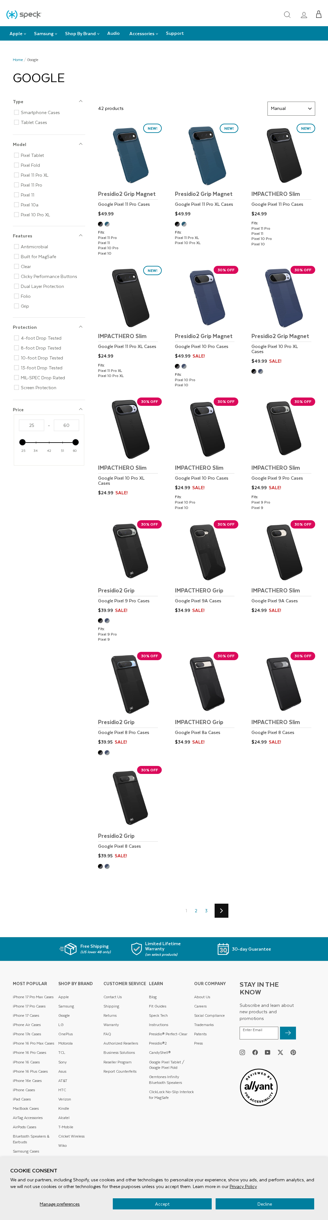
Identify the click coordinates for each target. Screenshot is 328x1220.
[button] (318, 14)
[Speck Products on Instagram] (242, 1052)
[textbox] (31, 425)
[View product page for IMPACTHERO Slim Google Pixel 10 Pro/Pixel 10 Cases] (207, 445)
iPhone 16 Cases (26, 1062)
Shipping (111, 1006)
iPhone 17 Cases (26, 1015)
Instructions (158, 1025)
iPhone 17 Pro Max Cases (33, 997)
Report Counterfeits (119, 1071)
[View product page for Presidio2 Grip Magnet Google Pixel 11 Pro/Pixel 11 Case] (130, 171)
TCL (61, 1052)
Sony (62, 1062)
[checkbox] (51, 112)
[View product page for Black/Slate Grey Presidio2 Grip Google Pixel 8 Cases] (101, 867)
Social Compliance (209, 1015)
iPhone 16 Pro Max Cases (33, 1043)
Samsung (66, 1006)
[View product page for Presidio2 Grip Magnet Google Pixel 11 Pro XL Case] (207, 171)
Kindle (63, 1108)
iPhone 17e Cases (27, 1034)
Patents (200, 1034)
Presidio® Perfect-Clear (168, 1034)
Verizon (64, 1099)
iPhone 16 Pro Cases (29, 1052)
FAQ (107, 1034)
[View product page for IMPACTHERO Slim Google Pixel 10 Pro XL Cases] (130, 448)
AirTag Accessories (28, 1118)
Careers (200, 1006)
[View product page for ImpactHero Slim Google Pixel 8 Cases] (283, 699)
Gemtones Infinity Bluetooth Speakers (165, 1079)
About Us (202, 997)
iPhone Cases (24, 1090)
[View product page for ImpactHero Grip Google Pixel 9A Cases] (207, 567)
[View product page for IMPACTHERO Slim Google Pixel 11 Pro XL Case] (130, 313)
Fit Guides (157, 1006)
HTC (62, 1090)
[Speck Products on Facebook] (255, 1052)
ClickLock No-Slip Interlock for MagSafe (171, 1094)
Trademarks (204, 1025)
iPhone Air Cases (27, 1025)
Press (198, 1043)
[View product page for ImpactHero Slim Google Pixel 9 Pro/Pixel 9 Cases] (283, 445)
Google (64, 1015)
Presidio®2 (158, 1043)
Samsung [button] (43, 33)
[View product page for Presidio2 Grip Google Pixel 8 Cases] (130, 813)
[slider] (22, 442)
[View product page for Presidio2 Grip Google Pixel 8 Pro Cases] (130, 699)
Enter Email (252, 1029)
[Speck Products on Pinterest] (293, 1052)
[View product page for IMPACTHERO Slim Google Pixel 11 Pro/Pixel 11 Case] (283, 171)
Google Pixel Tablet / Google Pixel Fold (166, 1065)
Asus (62, 1071)
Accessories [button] (141, 33)
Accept (162, 1204)
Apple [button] (16, 33)
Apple (63, 997)
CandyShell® (160, 1052)
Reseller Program (117, 1062)
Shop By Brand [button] (80, 33)
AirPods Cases (24, 1127)
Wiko (62, 1145)
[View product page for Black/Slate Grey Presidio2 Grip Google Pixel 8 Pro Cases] (101, 753)
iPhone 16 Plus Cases (30, 1071)
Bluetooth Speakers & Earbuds (31, 1139)
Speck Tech (158, 1015)
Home (18, 60)
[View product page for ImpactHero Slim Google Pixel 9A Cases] (283, 567)
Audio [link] (113, 33)
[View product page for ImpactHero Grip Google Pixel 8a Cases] (207, 699)
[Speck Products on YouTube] (267, 1052)
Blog (153, 997)
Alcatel (64, 1118)
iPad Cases (22, 1099)
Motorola (65, 1043)
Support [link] (175, 33)
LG (60, 1025)
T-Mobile (65, 1127)
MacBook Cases (26, 1108)
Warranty (111, 1025)
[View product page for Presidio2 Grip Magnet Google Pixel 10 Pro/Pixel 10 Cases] (207, 313)
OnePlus (65, 1034)
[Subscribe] (288, 1033)
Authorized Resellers (120, 1043)
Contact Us (112, 997)
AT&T (62, 1080)
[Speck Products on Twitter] (280, 1052)
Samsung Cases (26, 1151)
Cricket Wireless (71, 1136)
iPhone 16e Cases (27, 1080)
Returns (110, 1015)
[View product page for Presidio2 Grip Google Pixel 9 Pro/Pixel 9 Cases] (130, 567)
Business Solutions (119, 1052)
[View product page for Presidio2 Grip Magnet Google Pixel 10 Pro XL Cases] (283, 316)
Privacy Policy (243, 1186)
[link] (304, 14)
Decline (265, 1204)
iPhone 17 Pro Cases (29, 1006)
